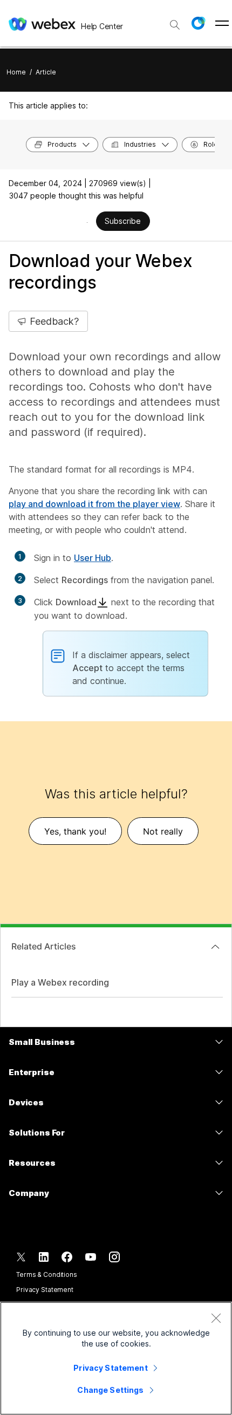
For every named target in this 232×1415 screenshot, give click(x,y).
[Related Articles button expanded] (215, 946)
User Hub (92, 557)
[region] (116, 1358)
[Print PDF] (87, 222)
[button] (198, 23)
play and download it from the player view (94, 503)
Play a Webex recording (60, 982)
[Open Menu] (222, 23)
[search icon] (175, 25)
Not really (163, 831)
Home (16, 72)
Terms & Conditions (46, 1274)
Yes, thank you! (75, 831)
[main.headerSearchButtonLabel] (175, 21)
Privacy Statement (44, 1290)
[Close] (215, 1318)
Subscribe (123, 220)
